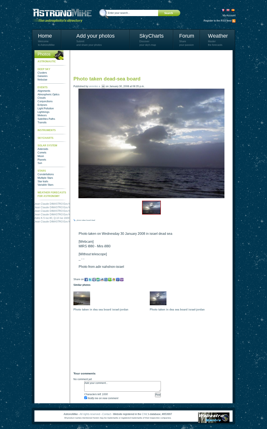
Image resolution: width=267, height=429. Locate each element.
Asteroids (43, 149)
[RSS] (234, 20)
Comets (42, 152)
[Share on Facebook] (86, 279)
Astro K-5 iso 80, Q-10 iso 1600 (52, 218)
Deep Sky (44, 69)
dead (93, 220)
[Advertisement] (149, 62)
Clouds (42, 97)
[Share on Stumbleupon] (98, 279)
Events (43, 87)
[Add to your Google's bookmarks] (118, 279)
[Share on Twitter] (90, 279)
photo (79, 220)
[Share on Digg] (106, 279)
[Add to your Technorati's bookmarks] (110, 279)
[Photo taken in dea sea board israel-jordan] (82, 298)
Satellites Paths (46, 118)
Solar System (47, 145)
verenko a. (95, 86)
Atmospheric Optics (48, 94)
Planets (42, 159)
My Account (229, 15)
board (88, 220)
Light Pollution (46, 108)
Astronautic (47, 61)
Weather (218, 36)
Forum (186, 36)
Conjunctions (45, 101)
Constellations (46, 174)
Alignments (44, 90)
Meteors (42, 115)
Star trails (43, 181)
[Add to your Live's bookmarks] (114, 279)
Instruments (47, 130)
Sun (40, 163)
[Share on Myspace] (94, 279)
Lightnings (43, 112)
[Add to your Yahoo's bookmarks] (121, 279)
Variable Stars (45, 184)
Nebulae (42, 79)
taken (84, 220)
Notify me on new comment (102, 398)
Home (45, 36)
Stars (42, 170)
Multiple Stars (45, 177)
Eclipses (42, 104)
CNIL (145, 414)
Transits (42, 122)
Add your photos (95, 36)
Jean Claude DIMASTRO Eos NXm (54, 203)
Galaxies (43, 76)
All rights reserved (90, 414)
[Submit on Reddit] (102, 279)
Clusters (42, 72)
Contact (106, 414)
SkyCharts (151, 36)
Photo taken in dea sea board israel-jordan (100, 309)
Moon (41, 156)
